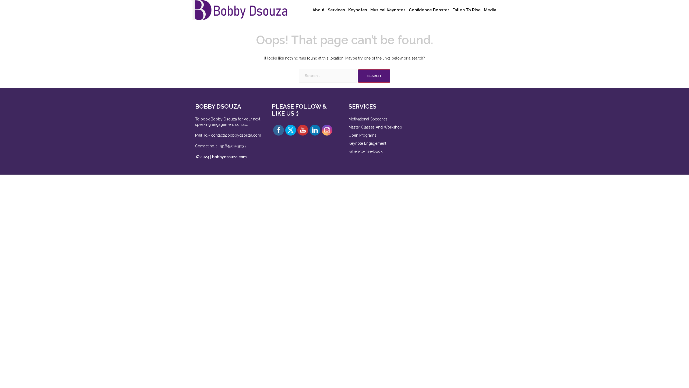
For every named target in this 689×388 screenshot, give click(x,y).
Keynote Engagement (368, 143)
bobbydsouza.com (229, 157)
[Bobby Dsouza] (239, 10)
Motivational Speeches (368, 119)
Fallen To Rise (466, 10)
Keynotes (357, 10)
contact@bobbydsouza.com (236, 135)
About (318, 10)
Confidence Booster (429, 10)
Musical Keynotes (388, 10)
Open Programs (362, 135)
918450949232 (234, 146)
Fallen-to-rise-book (365, 151)
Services (336, 10)
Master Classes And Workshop (375, 127)
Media (490, 10)
